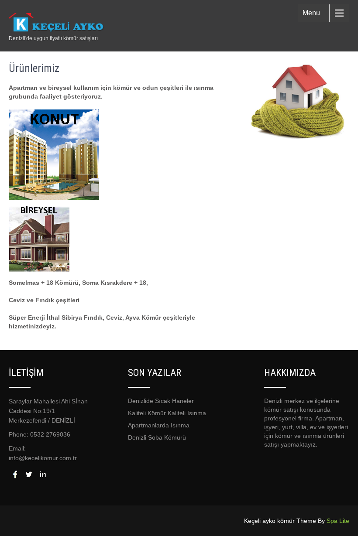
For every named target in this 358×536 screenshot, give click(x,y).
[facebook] (15, 474)
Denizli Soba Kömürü (157, 437)
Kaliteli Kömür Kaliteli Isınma (167, 413)
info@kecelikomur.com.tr (43, 457)
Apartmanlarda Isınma (158, 425)
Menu (311, 13)
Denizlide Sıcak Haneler (161, 400)
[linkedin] (43, 474)
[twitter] (29, 474)
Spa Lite (338, 520)
